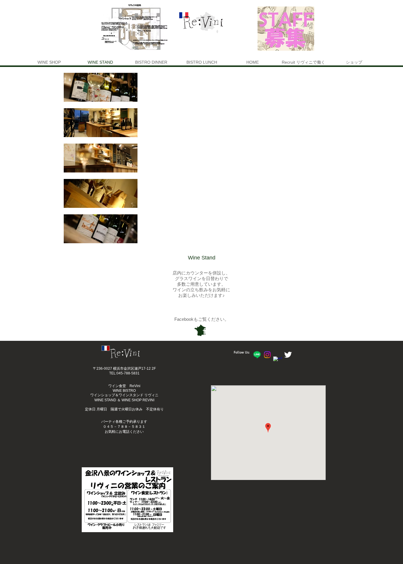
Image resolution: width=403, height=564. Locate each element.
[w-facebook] (277, 360)
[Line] (257, 354)
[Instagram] (267, 354)
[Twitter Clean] (288, 354)
